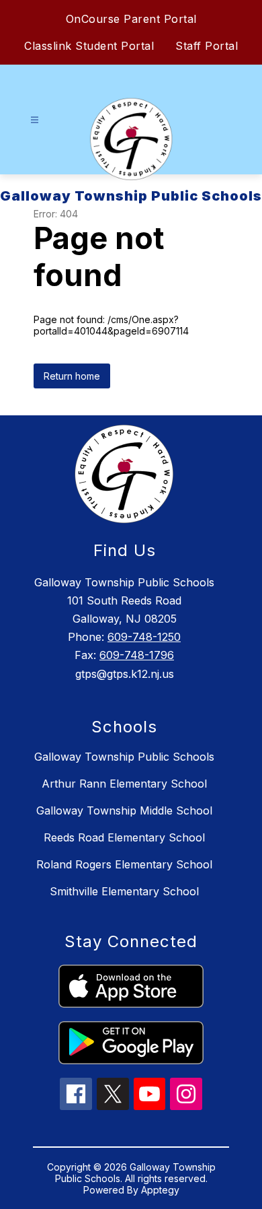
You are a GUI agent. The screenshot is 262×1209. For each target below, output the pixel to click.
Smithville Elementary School (124, 891)
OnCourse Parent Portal (131, 19)
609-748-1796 (136, 655)
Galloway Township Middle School (124, 810)
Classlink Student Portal (89, 46)
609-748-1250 (144, 637)
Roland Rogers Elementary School (124, 864)
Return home (72, 376)
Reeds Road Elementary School (124, 837)
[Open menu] (34, 120)
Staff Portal (206, 46)
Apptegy (160, 1190)
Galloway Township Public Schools (124, 756)
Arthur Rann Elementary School (124, 783)
